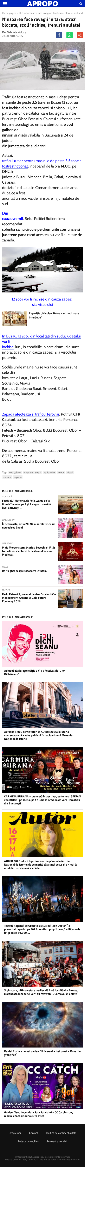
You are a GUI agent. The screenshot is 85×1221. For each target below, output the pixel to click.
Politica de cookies (28, 1141)
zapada (18, 477)
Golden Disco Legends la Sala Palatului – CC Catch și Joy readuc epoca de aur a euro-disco (38, 1114)
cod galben (15, 472)
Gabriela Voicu (16, 32)
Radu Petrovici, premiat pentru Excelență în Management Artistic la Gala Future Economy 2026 (29, 598)
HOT (21, 12)
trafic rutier (49, 472)
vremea (7, 477)
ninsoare (28, 472)
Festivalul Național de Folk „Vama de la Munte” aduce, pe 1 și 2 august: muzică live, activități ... (26, 504)
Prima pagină (9, 12)
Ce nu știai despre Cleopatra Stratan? (24, 571)
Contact (33, 1132)
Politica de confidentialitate (61, 1132)
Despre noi (15, 1132)
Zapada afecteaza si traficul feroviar (30, 414)
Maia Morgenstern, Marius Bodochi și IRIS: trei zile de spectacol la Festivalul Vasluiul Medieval (28, 551)
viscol (70, 472)
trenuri (61, 472)
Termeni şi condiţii (57, 1141)
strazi (38, 472)
